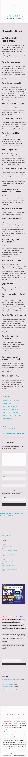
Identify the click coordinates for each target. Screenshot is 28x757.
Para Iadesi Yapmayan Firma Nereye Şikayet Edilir (11, 679)
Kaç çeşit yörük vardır (7, 403)
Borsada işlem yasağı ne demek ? (8, 546)
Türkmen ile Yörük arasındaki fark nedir (10, 406)
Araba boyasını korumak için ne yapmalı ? (9, 550)
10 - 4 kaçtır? (4, 497)
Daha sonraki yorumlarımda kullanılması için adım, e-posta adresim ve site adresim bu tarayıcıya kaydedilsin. (12, 492)
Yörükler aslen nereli (15, 409)
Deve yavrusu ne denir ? (6, 535)
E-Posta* (3, 476)
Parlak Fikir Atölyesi (14, 16)
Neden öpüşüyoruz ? (5, 557)
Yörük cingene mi (6, 409)
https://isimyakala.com (5, 513)
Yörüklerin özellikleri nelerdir (8, 418)
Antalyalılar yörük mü (7, 400)
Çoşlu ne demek (16, 400)
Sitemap (14, 515)
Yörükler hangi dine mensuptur (17, 412)
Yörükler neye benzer (17, 415)
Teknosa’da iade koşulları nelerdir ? (8, 565)
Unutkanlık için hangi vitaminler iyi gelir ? (9, 539)
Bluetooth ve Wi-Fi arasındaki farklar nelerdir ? (10, 554)
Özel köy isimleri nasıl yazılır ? (7, 561)
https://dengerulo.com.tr (6, 515)
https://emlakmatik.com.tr (17, 513)
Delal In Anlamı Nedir (9, 428)
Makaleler (7, 396)
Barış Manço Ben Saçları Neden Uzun (9, 689)
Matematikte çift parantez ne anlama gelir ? (9, 569)
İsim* (3, 469)
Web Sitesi (4, 483)
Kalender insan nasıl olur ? (7, 542)
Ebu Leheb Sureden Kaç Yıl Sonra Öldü (13, 433)
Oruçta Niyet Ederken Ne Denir (7, 684)
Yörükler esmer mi (6, 412)
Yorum (3, 451)
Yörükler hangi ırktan (7, 415)
